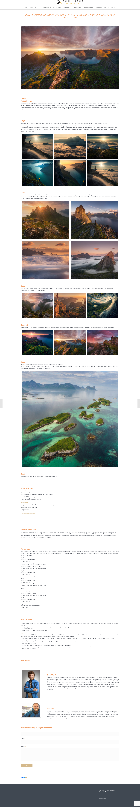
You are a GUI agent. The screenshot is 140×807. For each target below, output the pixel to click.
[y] (37, 146)
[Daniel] (31, 683)
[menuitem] (26, 7)
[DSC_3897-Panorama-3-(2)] (70, 342)
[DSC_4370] (94, 220)
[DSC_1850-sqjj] (70, 419)
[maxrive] (31, 710)
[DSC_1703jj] (45, 220)
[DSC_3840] (102, 146)
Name (23, 731)
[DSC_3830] (70, 146)
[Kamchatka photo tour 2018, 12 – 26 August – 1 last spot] (1, 403)
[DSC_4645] (94, 260)
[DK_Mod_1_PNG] (70, 2)
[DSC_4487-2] (45, 260)
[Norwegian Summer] (102, 305)
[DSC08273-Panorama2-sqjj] (70, 305)
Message (23, 746)
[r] (37, 342)
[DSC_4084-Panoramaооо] (102, 342)
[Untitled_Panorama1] (70, 173)
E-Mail (23, 738)
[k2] (37, 173)
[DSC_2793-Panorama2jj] (37, 305)
